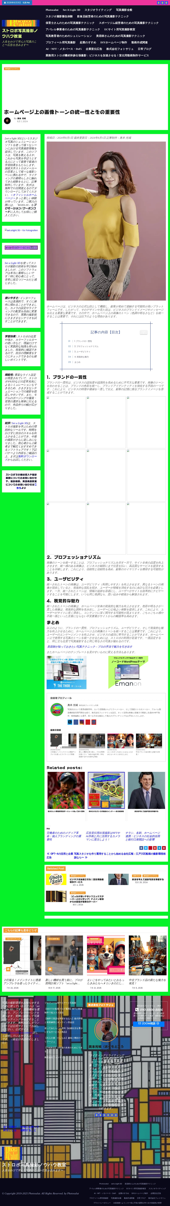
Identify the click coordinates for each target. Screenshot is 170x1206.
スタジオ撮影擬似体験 (59, 16)
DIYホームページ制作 (113, 42)
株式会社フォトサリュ (120, 48)
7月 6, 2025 (137, 988)
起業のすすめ (88, 42)
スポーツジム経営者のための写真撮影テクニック (129, 22)
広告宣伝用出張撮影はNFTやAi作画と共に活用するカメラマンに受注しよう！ (103, 836)
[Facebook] (76, 722)
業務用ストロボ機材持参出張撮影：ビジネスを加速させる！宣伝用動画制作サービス (97, 55)
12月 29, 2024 (141, 882)
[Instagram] (82, 722)
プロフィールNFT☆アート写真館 (60, 1002)
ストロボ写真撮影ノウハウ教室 (34, 1164)
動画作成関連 (139, 42)
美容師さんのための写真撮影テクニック (120, 35)
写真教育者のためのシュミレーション (69, 35)
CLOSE (144, 332)
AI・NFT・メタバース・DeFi (64, 48)
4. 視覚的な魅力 (81, 356)
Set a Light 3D (12, 262)
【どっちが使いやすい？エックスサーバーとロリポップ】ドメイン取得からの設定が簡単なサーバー (87, 899)
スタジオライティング (98, 9)
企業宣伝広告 (94, 48)
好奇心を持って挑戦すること (29, 1128)
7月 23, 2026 (13, 988)
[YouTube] (88, 722)
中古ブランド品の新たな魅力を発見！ (148, 753)
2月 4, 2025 (78, 885)
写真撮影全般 (124, 9)
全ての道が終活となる (10, 1128)
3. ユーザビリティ (82, 351)
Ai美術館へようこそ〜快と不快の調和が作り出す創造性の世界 (137, 1203)
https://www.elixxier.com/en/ (17, 1032)
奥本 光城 (21, 118)
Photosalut (52, 9)
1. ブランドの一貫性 (83, 341)
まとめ (77, 362)
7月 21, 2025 (95, 988)
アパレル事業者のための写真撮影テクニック (73, 29)
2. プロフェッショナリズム (86, 346)
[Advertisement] (85, 90)
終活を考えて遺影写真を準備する (148, 879)
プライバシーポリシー (102, 1203)
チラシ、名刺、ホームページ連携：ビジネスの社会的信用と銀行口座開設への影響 (142, 836)
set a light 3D (71, 9)
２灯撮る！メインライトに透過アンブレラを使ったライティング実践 (63, 753)
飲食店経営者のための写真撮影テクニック (103, 16)
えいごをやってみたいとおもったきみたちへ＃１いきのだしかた (120, 753)
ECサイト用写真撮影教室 (119, 29)
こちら (35, 1035)
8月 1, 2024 (78, 904)
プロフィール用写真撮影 (61, 42)
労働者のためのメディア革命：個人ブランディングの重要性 (64, 836)
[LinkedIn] (94, 722)
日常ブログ (145, 48)
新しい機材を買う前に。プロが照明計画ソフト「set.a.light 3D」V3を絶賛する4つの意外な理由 (91, 754)
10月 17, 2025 (54, 988)
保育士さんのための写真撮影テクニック (70, 22)
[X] (70, 722)
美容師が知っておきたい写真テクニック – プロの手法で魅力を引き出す (89, 646)
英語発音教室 (129, 747)
